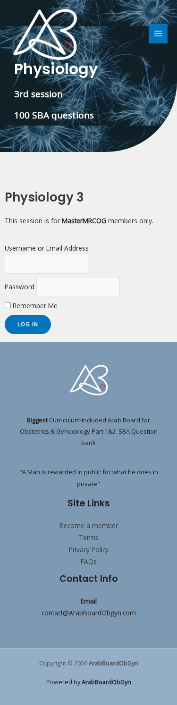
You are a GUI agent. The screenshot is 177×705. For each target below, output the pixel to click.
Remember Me (34, 305)
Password (19, 286)
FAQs (89, 561)
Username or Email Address (47, 247)
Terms (89, 537)
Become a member (88, 525)
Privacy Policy (89, 549)
